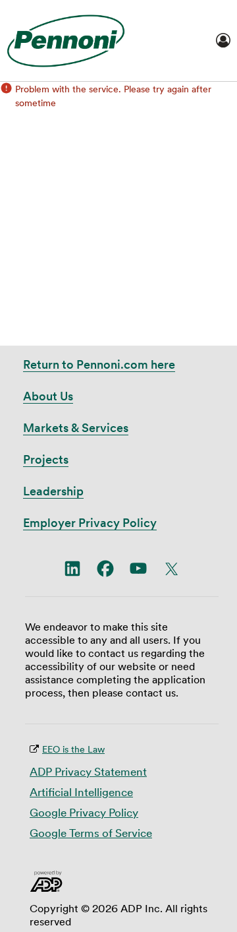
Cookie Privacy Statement (156, 470)
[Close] (212, 428)
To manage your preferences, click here (126, 917)
